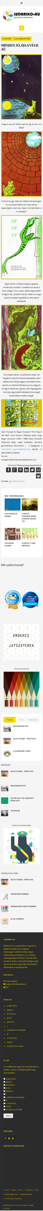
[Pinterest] (9, 1138)
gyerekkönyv (14, 481)
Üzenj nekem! (11, 981)
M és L (21, 1190)
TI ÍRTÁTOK (12, 1038)
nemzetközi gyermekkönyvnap (15, 449)
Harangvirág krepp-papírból (23, 906)
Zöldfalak (15, 810)
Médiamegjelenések (11, 1194)
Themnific (6, 1208)
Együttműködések (26, 1194)
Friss (21, 719)
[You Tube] (13, 1138)
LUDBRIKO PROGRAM (16, 1030)
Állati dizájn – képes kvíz (24, 739)
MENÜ (21, 3)
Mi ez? (7, 1190)
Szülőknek (29, 1190)
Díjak (37, 1190)
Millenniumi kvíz (20, 726)
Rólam (14, 1190)
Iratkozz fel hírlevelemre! (16, 984)
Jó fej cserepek (17, 919)
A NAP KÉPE (12, 1006)
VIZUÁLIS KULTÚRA (24, 39)
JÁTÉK (9, 1018)
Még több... (33, 719)
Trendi (9, 719)
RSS (7, 987)
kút (22, 481)
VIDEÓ (9, 1042)
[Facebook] (5, 1138)
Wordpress (24, 1205)
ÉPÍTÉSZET (6, 765)
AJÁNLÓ (10, 1010)
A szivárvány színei (22, 751)
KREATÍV (10, 1022)
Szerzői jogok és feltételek (13, 1198)
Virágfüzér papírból (20, 894)
